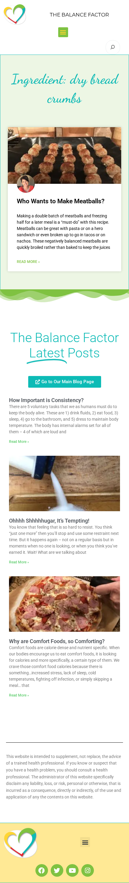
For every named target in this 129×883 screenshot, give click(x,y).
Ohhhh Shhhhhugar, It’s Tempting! (49, 521)
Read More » (28, 262)
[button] (63, 32)
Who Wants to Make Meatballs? (60, 201)
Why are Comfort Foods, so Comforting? (57, 641)
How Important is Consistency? (46, 400)
